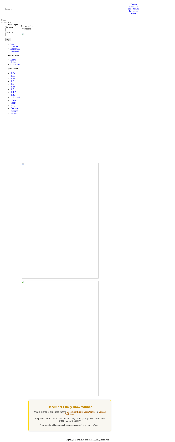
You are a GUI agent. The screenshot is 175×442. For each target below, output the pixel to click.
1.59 (13, 84)
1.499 (14, 92)
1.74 (13, 73)
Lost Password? (15, 45)
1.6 (12, 81)
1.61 (13, 78)
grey (13, 105)
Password (9, 32)
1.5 (12, 89)
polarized (15, 97)
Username (9, 27)
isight (13, 102)
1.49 (13, 94)
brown (14, 113)
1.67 (13, 76)
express (14, 111)
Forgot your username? (15, 50)
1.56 (13, 86)
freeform (15, 108)
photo (14, 100)
